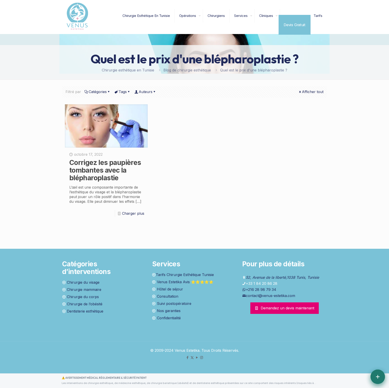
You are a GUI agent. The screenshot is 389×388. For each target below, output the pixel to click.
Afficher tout (312, 91)
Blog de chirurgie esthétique (187, 70)
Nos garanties (169, 310)
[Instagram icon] (201, 357)
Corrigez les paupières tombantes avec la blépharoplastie (105, 170)
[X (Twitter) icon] (192, 357)
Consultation (167, 296)
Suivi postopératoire (174, 303)
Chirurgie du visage (83, 282)
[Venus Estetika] (77, 16)
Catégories (98, 91)
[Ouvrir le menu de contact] (378, 377)
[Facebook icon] (187, 357)
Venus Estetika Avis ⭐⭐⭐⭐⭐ (185, 282)
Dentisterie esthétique (85, 311)
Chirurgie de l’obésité (84, 304)
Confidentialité (169, 318)
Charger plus (133, 213)
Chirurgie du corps (83, 296)
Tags (123, 91)
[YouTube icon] (197, 357)
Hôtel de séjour (170, 289)
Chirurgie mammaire (84, 289)
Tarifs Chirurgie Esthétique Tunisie (185, 274)
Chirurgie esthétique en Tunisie (128, 70)
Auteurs (145, 91)
